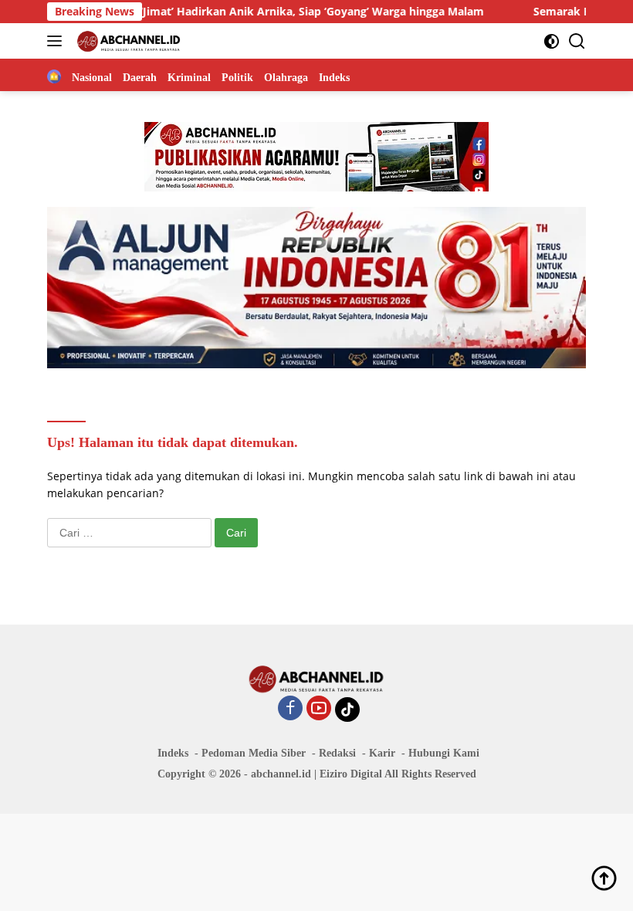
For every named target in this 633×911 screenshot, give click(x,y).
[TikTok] (347, 709)
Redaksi (337, 753)
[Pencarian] (577, 41)
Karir (382, 753)
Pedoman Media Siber (253, 753)
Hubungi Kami (443, 753)
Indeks (172, 753)
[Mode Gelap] (551, 41)
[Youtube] (318, 709)
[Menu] (57, 41)
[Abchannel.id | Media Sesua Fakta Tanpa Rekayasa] (127, 41)
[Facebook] (290, 709)
